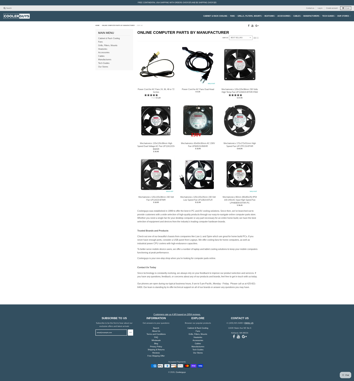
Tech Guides (328, 16)
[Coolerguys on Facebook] (248, 26)
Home (97, 25)
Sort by (225, 37)
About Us (156, 331)
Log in (320, 8)
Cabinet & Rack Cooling (215, 16)
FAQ (156, 337)
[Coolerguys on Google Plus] (257, 26)
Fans (232, 16)
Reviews (156, 353)
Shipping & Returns (156, 349)
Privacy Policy (156, 346)
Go (130, 332)
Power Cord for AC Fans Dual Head (198, 89)
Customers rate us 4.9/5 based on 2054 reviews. (177, 314)
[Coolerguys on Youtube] (252, 26)
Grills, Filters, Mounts (250, 16)
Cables (297, 16)
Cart (347, 8)
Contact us (310, 8)
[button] (151, 95)
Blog (156, 343)
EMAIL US (248, 323)
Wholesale (156, 340)
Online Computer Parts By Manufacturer (118, 25)
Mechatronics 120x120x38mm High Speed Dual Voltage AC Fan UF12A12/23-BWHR (156, 146)
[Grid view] (255, 38)
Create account (332, 8)
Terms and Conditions (156, 334)
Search (156, 328)
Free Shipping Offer (156, 356)
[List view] (257, 38)
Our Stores (343, 16)
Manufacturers (311, 16)
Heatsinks (269, 16)
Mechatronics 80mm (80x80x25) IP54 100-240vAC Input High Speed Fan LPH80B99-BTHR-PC (240, 200)
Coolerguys (181, 372)
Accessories (284, 16)
